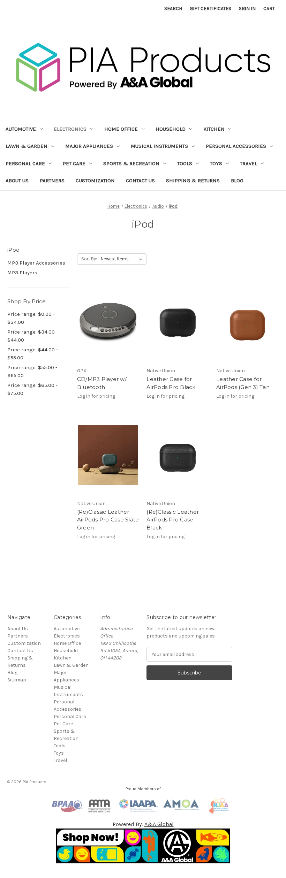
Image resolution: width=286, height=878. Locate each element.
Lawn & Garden (26, 146)
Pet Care (74, 163)
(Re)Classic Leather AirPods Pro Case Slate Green (108, 520)
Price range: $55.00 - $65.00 (32, 371)
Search (173, 9)
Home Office (121, 129)
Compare (106, 328)
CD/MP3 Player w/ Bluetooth (102, 383)
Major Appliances (89, 146)
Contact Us (140, 180)
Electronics (70, 129)
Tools (184, 163)
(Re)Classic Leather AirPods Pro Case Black (172, 520)
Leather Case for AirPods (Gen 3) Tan (243, 383)
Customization (95, 180)
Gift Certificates (210, 9)
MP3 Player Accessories (36, 263)
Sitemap (16, 680)
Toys (216, 163)
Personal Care (25, 163)
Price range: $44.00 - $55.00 (32, 353)
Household (171, 129)
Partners (52, 180)
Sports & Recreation (131, 163)
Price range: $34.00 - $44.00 (32, 336)
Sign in (247, 9)
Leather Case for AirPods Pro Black (170, 383)
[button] (143, 846)
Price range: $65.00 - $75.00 (32, 389)
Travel (248, 163)
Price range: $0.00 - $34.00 (31, 318)
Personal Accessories (236, 146)
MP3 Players (22, 272)
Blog (237, 180)
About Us (17, 180)
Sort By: (89, 258)
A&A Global (159, 824)
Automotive (21, 129)
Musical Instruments (159, 146)
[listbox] (123, 259)
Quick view (107, 316)
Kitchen (214, 129)
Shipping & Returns (193, 180)
